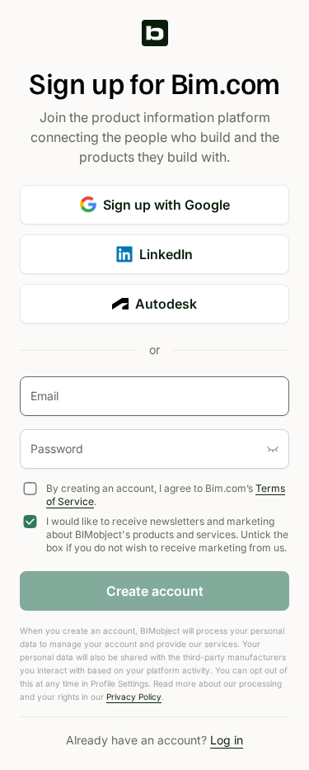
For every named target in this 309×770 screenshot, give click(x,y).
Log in (226, 740)
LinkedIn (166, 254)
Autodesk (166, 303)
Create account (155, 591)
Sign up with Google (166, 204)
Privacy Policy (134, 697)
